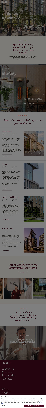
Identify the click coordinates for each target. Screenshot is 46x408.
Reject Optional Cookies (39, 405)
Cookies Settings (4, 405)
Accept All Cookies (28, 405)
